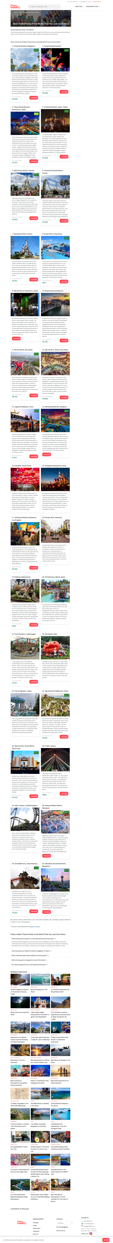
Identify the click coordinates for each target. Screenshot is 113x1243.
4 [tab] (26, 70)
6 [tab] (28, 70)
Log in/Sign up (97, 1)
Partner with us (60, 1230)
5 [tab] (27, 70)
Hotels (35, 1225)
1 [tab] (23, 70)
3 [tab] (25, 70)
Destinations (36, 1228)
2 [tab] (24, 70)
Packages (36, 1222)
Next (37, 57)
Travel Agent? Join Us (85, 1)
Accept (106, 1240)
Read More (34, 98)
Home (15, 12)
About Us (35, 1234)
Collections (21, 12)
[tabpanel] (25, 59)
